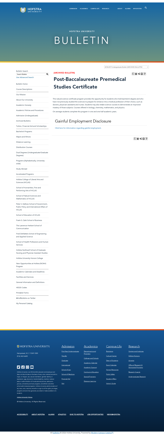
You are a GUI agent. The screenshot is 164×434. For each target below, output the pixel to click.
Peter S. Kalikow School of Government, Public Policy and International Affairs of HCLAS (31, 207)
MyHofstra (137, 9)
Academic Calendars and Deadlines (30, 272)
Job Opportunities (95, 414)
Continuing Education (91, 372)
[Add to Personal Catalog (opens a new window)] (136, 74)
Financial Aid (66, 379)
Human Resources (112, 370)
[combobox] (126, 67)
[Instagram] (27, 368)
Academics (84, 9)
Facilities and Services (25, 277)
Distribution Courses (24, 147)
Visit (63, 383)
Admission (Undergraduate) (27, 115)
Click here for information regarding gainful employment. (78, 128)
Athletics (62, 414)
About (119, 9)
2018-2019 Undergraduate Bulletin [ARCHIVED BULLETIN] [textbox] (123, 67)
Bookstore (109, 351)
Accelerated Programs (25, 174)
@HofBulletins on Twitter (25, 298)
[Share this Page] (139, 74)
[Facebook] (23, 368)
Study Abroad (21, 169)
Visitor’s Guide (111, 383)
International (66, 365)
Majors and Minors (23, 137)
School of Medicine (68, 374)
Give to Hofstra (77, 414)
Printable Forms (22, 293)
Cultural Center (111, 356)
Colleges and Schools (91, 358)
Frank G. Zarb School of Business (29, 220)
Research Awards (134, 372)
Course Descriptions (24, 89)
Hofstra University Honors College (29, 258)
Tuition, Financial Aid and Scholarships (31, 126)
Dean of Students (112, 361)
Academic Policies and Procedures (30, 110)
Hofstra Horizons (134, 356)
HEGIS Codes (21, 287)
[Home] (39, 10)
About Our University (24, 100)
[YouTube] (31, 368)
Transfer (64, 356)
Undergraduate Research (137, 377)
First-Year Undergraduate (70, 351)
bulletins (56, 433)
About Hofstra (38, 414)
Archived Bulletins (23, 121)
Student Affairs (111, 379)
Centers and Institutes (136, 351)
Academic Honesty (23, 105)
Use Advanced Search (25, 77)
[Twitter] (18, 368)
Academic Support (90, 367)
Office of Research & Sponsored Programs (136, 366)
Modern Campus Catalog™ (102, 433)
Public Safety (110, 374)
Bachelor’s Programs (24, 131)
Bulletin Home (22, 84)
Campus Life (95, 9)
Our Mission (21, 94)
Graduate (65, 361)
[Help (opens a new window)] (144, 74)
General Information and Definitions (30, 282)
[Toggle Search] (145, 7)
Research (105, 9)
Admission (73, 9)
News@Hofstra (113, 414)
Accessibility (22, 414)
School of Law (66, 370)
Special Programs (90, 377)
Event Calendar (111, 365)
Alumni (127, 9)
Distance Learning (23, 142)
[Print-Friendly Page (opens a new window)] (142, 74)
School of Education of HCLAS (28, 215)
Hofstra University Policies (24, 397)
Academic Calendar (90, 363)
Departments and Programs (90, 352)
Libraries (131, 361)
